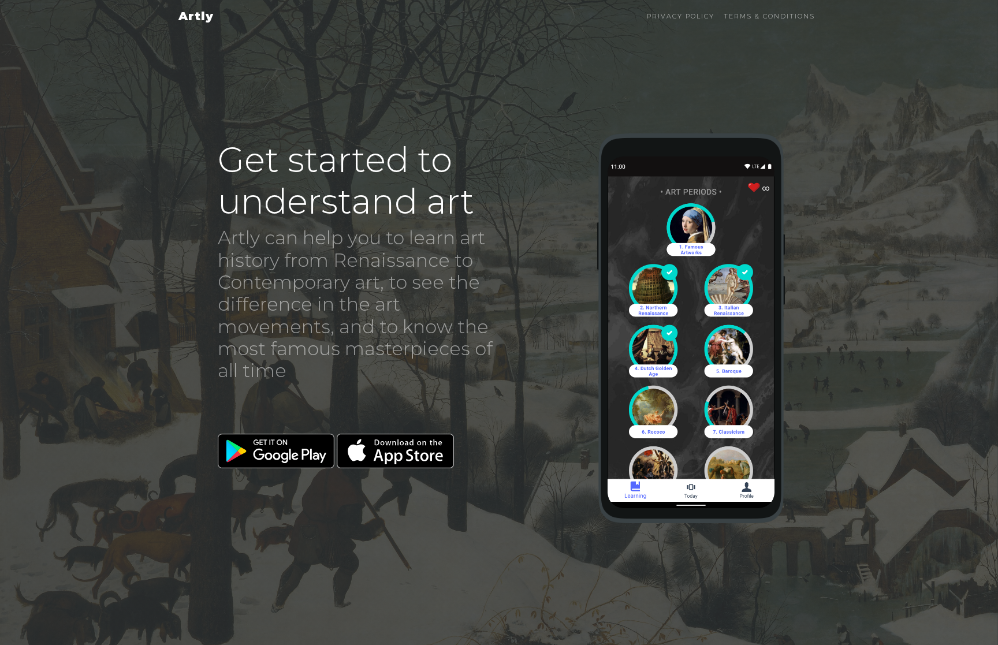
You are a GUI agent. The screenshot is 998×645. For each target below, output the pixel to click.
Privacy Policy (680, 16)
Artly (196, 16)
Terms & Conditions (769, 16)
